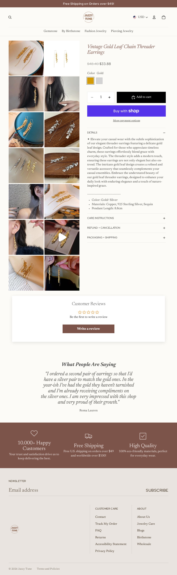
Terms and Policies (48, 569)
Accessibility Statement (110, 544)
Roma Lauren (88, 410)
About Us (143, 517)
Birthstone (144, 537)
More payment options (126, 120)
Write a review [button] (88, 329)
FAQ (98, 530)
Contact (100, 517)
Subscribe (157, 490)
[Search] (10, 17)
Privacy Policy (104, 551)
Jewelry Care (146, 524)
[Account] (154, 17)
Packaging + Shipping (102, 237)
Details (92, 132)
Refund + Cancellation (103, 228)
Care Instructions (100, 218)
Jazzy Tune (25, 569)
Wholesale (144, 544)
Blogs (140, 530)
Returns (100, 537)
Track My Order (106, 524)
